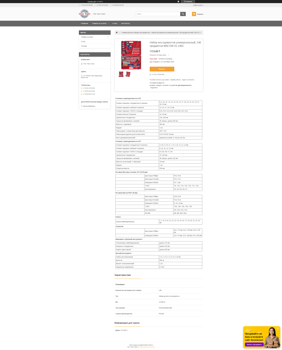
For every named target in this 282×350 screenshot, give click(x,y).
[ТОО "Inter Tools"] (84, 18)
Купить (162, 69)
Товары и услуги (99, 23)
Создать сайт (92, 1)
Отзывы (84, 46)
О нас (114, 23)
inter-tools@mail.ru (89, 106)
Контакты (125, 23)
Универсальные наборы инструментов (136, 32)
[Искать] (183, 14)
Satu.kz (150, 345)
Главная (84, 23)
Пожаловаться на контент (147, 347)
